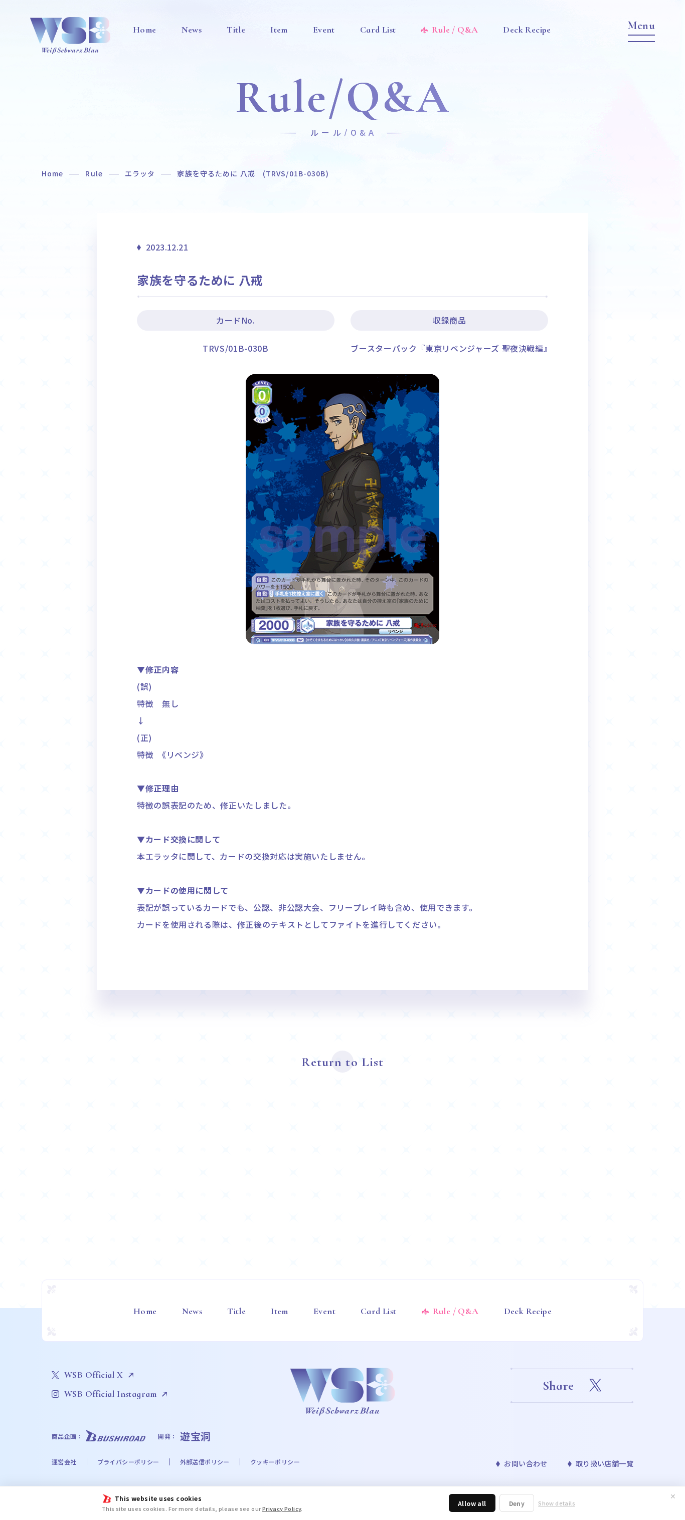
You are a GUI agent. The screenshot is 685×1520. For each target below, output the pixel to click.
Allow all (472, 1503)
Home (52, 173)
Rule (93, 173)
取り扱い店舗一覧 (604, 1463)
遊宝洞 (195, 1436)
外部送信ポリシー (205, 1461)
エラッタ (140, 173)
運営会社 (64, 1461)
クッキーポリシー (275, 1461)
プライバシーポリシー (128, 1461)
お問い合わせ (525, 1463)
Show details (556, 1503)
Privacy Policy (281, 1508)
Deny (517, 1503)
